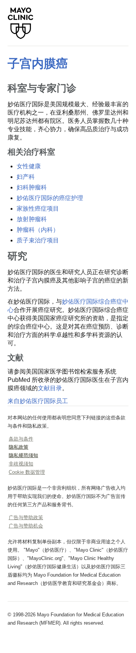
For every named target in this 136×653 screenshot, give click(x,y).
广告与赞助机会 (26, 526)
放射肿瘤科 (32, 219)
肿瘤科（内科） (38, 229)
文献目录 (50, 388)
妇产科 (26, 177)
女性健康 (29, 166)
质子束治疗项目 (38, 240)
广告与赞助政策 (26, 517)
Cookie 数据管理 (27, 472)
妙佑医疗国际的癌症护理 (50, 198)
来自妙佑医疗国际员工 (38, 401)
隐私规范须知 (23, 455)
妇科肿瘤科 (32, 187)
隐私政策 (18, 447)
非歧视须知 (21, 464)
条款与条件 (21, 439)
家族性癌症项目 (38, 208)
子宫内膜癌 (38, 63)
